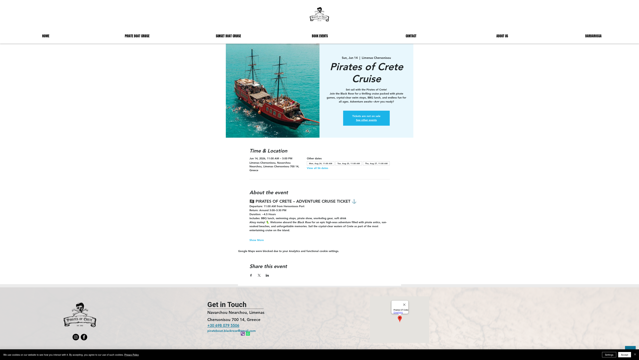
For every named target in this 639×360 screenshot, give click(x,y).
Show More (256, 240)
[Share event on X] (259, 275)
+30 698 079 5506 (223, 325)
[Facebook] (84, 337)
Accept (624, 354)
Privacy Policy (131, 354)
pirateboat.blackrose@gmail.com (231, 331)
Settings (609, 354)
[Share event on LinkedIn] (267, 275)
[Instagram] (76, 337)
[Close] (635, 354)
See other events (366, 120)
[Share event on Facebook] (251, 275)
